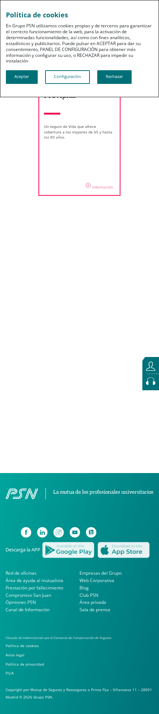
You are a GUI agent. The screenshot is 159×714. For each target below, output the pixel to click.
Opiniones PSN (21, 602)
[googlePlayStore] (68, 549)
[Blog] (91, 532)
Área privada (93, 602)
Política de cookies (22, 645)
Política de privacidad (25, 664)
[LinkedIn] (42, 532)
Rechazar (114, 76)
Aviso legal (15, 654)
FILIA (10, 673)
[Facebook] (26, 532)
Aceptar (21, 76)
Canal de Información (28, 609)
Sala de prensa (95, 609)
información (100, 186)
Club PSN (89, 595)
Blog (84, 588)
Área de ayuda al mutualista (34, 580)
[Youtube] (75, 532)
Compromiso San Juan (28, 595)
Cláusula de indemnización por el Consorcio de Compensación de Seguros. (59, 638)
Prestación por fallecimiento (34, 588)
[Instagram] (58, 532)
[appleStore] (123, 549)
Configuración (67, 76)
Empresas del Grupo (101, 573)
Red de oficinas (21, 573)
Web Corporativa (97, 580)
